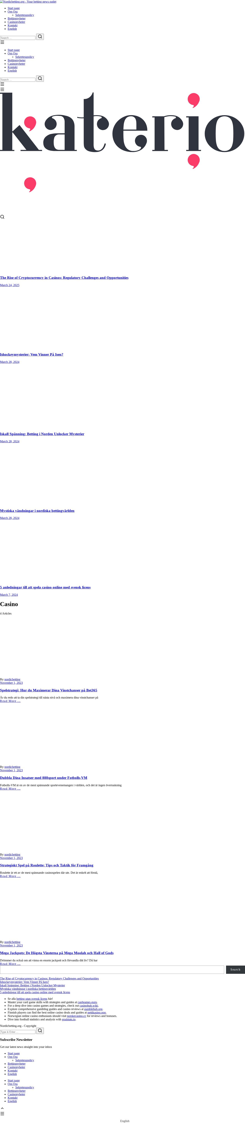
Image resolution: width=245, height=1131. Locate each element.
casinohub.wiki (89, 1005)
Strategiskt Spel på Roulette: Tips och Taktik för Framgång (46, 865)
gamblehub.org (93, 1009)
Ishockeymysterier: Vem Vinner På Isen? (31, 354)
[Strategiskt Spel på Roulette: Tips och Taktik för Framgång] (122, 818)
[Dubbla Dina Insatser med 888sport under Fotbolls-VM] (122, 731)
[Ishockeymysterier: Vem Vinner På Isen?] (122, 318)
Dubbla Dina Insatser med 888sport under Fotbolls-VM (43, 778)
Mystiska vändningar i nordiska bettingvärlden (37, 511)
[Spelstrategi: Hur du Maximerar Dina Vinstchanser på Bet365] (122, 643)
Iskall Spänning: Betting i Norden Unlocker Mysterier (42, 434)
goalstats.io (68, 1019)
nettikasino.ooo (96, 1012)
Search (235, 969)
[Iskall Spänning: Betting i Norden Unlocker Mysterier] (122, 396)
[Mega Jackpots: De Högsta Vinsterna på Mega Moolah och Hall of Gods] (122, 906)
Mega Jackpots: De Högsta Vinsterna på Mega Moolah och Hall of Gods (57, 953)
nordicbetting (12, 679)
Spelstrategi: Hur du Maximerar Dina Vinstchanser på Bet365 (48, 690)
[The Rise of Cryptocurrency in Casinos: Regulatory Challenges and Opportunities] (122, 246)
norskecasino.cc (76, 1016)
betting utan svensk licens (31, 998)
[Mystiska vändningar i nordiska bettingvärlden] (122, 474)
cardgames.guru (87, 1002)
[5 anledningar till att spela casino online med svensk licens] (122, 551)
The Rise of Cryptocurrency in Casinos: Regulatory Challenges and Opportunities (64, 278)
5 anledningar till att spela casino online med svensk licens (45, 587)
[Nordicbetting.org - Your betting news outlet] (28, 1)
